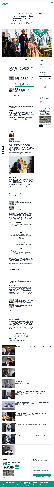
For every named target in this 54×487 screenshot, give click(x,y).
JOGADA (40, 4)
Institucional (26, 482)
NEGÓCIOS (43, 4)
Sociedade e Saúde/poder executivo (21, 340)
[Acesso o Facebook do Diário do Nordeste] (18, 468)
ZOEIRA (46, 4)
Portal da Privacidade (39, 482)
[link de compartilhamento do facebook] (3, 149)
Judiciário (12, 6)
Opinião (16, 76)
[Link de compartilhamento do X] (3, 151)
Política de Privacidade (43, 79)
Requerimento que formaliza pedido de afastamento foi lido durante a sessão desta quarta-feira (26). (26, 403)
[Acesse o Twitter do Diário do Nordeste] (19, 468)
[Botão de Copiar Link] (3, 153)
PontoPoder (4, 6)
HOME (23, 4)
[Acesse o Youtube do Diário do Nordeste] (21, 468)
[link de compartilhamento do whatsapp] (3, 147)
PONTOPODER (33, 4)
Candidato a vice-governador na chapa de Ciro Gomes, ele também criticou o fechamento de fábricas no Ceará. (28, 393)
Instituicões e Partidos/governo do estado (14, 342)
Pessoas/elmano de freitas (12, 340)
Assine (15, 482)
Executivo (15, 6)
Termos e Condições (47, 78)
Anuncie (7, 482)
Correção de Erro (45, 482)
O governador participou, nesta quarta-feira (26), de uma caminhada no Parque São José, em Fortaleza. (27, 414)
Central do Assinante (20, 482)
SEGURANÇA (37, 4)
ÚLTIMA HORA (26, 4)
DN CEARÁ (30, 4)
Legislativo (8, 6)
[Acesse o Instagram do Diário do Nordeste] (16, 468)
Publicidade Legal (11, 482)
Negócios (16, 133)
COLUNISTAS (49, 4)
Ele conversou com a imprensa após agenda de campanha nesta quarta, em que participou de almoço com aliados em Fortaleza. (30, 382)
